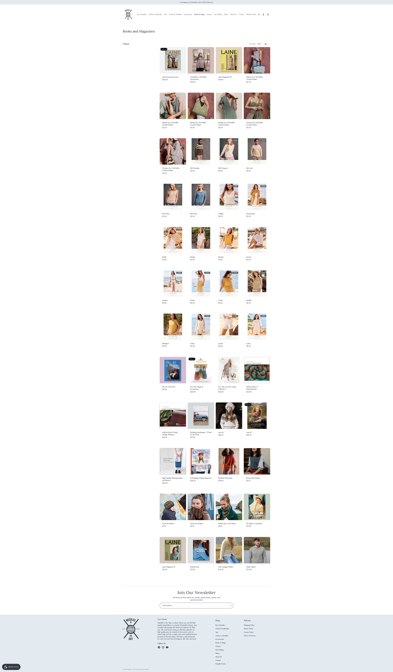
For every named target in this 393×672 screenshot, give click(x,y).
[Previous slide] (219, 60)
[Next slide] (239, 60)
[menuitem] (142, 14)
